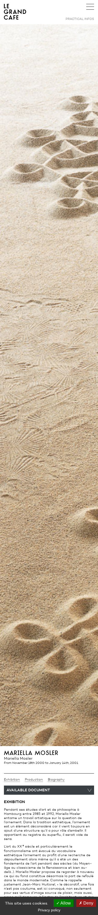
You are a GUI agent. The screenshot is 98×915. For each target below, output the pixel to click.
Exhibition (12, 779)
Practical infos (80, 19)
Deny (87, 903)
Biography (56, 779)
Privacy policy (49, 910)
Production (34, 779)
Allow (65, 903)
